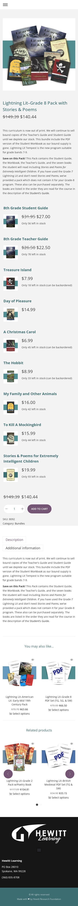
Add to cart (39, 509)
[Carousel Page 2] (41, 805)
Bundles (20, 523)
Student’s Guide (39, 193)
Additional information (23, 548)
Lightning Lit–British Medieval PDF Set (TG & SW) (58, 784)
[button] (10, 221)
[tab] (39, 539)
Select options (21, 713)
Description (14, 539)
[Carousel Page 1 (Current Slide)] (37, 805)
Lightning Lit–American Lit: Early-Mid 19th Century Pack (20, 700)
